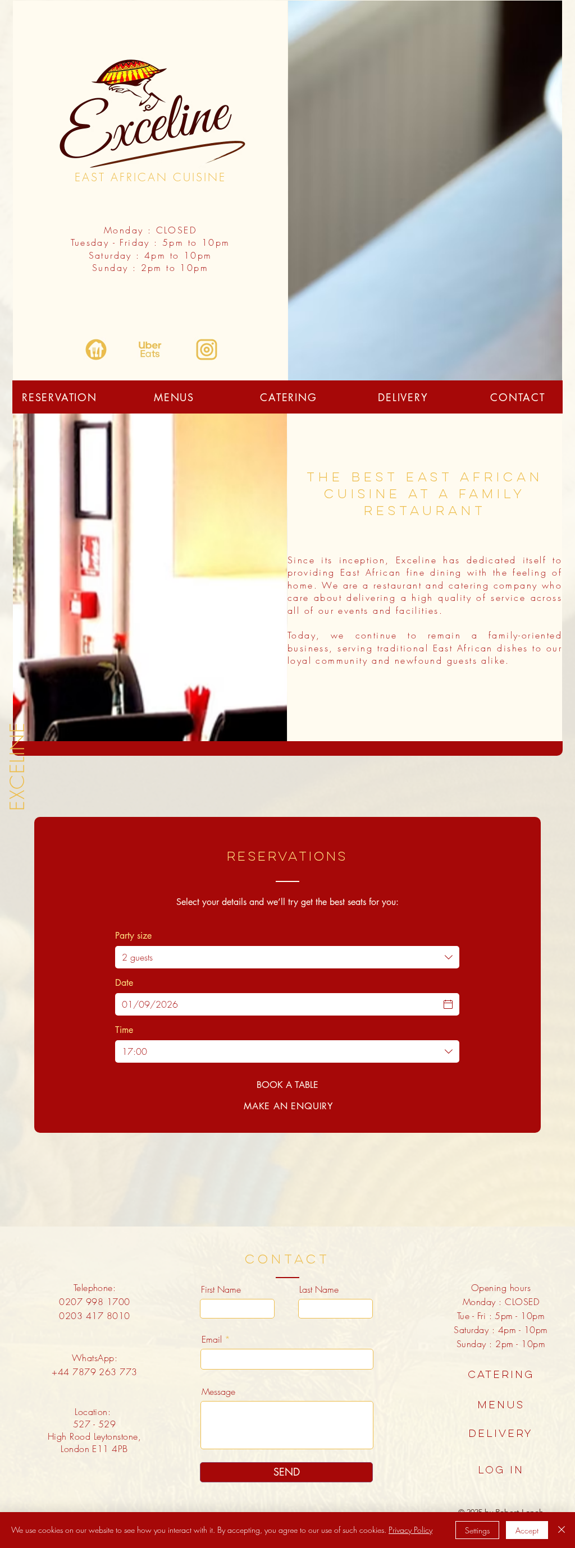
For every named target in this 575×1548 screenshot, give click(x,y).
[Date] (448, 1004)
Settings (477, 1530)
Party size (133, 935)
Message (218, 1391)
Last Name (319, 1289)
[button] (500, 1434)
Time (124, 1030)
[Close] (561, 1530)
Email (212, 1339)
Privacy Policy (410, 1529)
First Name (221, 1289)
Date (124, 983)
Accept (527, 1530)
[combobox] (287, 957)
